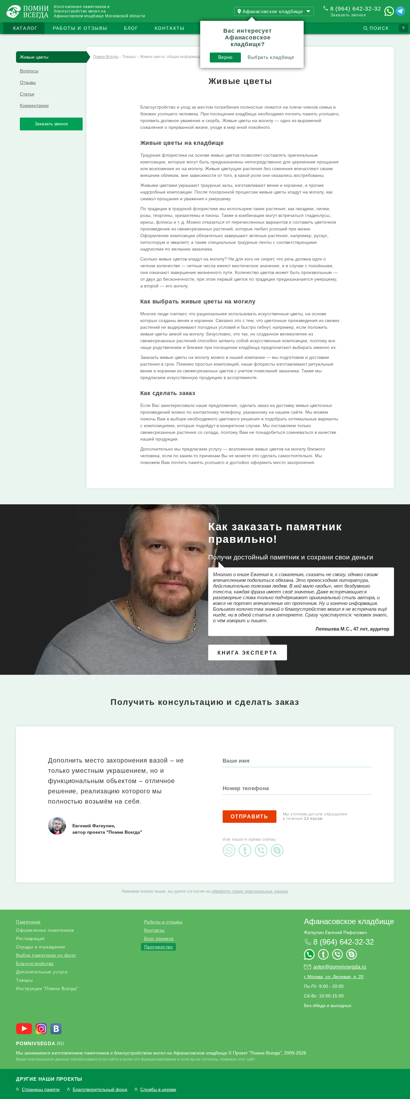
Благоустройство (35, 963)
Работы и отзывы (80, 28)
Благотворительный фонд (100, 1089)
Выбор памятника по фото (46, 955)
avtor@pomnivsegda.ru (339, 967)
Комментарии (34, 105)
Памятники (28, 921)
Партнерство (158, 946)
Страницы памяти (41, 1089)
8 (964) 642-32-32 (355, 8)
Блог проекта (159, 938)
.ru (40, 1043)
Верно (225, 57)
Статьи (27, 93)
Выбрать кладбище (271, 57)
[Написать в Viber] (263, 844)
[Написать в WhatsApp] (389, 11)
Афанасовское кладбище (349, 921)
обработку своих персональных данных (249, 891)
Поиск (379, 28)
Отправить (249, 816)
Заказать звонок (348, 14)
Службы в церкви (158, 1089)
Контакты (170, 28)
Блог (131, 28)
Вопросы (29, 70)
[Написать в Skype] (279, 844)
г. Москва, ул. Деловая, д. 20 (334, 976)
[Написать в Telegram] (400, 11)
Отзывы (28, 82)
